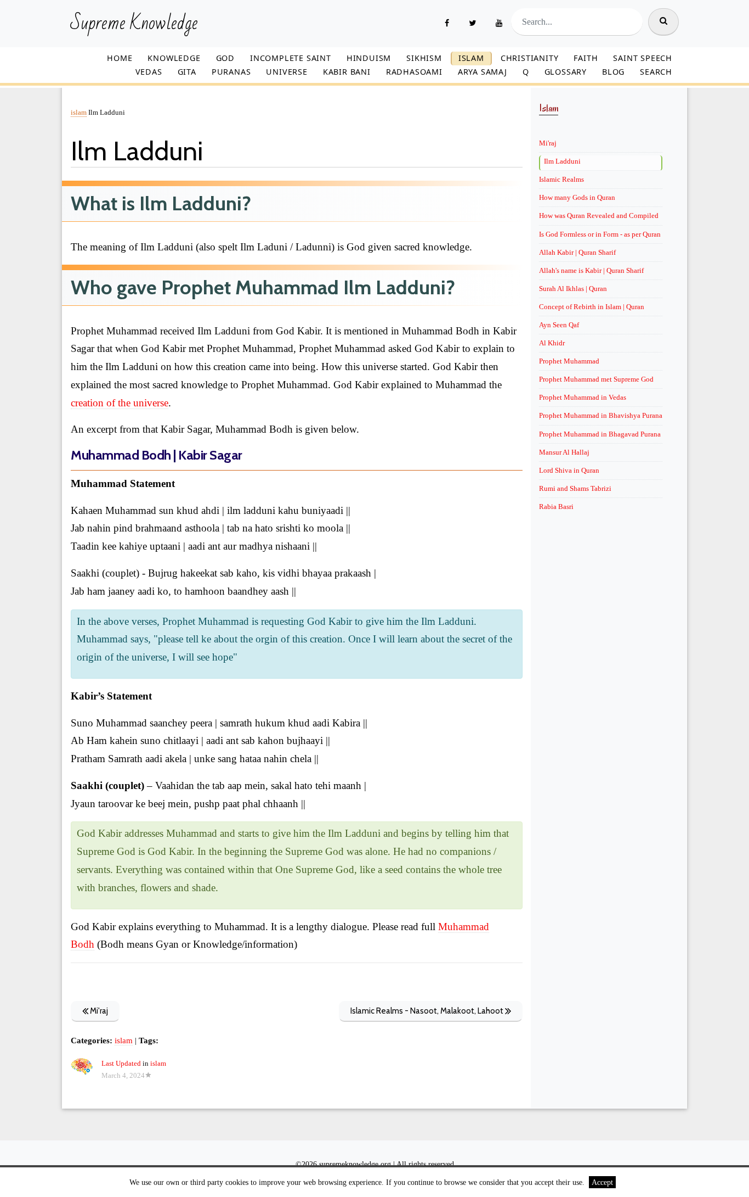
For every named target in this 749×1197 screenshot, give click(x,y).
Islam (471, 58)
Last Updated (121, 1063)
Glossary (565, 71)
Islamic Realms (561, 179)
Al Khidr (552, 343)
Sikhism (424, 58)
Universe (286, 71)
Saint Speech (642, 58)
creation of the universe (119, 403)
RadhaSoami (414, 71)
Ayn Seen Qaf (559, 325)
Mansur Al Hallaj (564, 452)
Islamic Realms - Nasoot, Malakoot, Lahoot (427, 1011)
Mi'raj (98, 1011)
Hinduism (369, 58)
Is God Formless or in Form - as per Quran (600, 234)
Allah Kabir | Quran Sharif (577, 252)
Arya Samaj (482, 71)
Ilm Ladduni (562, 161)
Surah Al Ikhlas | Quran (573, 288)
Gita (187, 71)
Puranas (231, 71)
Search (656, 71)
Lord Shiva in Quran (569, 470)
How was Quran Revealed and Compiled (599, 215)
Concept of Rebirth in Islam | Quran (591, 307)
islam (79, 112)
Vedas (148, 71)
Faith (586, 58)
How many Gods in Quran (577, 197)
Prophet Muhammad (569, 361)
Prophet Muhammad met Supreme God (596, 379)
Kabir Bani (347, 71)
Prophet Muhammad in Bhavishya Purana (600, 415)
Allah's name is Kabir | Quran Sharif (591, 270)
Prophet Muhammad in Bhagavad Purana (600, 434)
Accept (602, 1182)
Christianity (530, 58)
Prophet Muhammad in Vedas (582, 397)
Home (119, 58)
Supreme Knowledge (134, 23)
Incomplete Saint (290, 58)
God (225, 58)
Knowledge (173, 58)
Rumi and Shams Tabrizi (575, 488)
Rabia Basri (556, 506)
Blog (613, 71)
